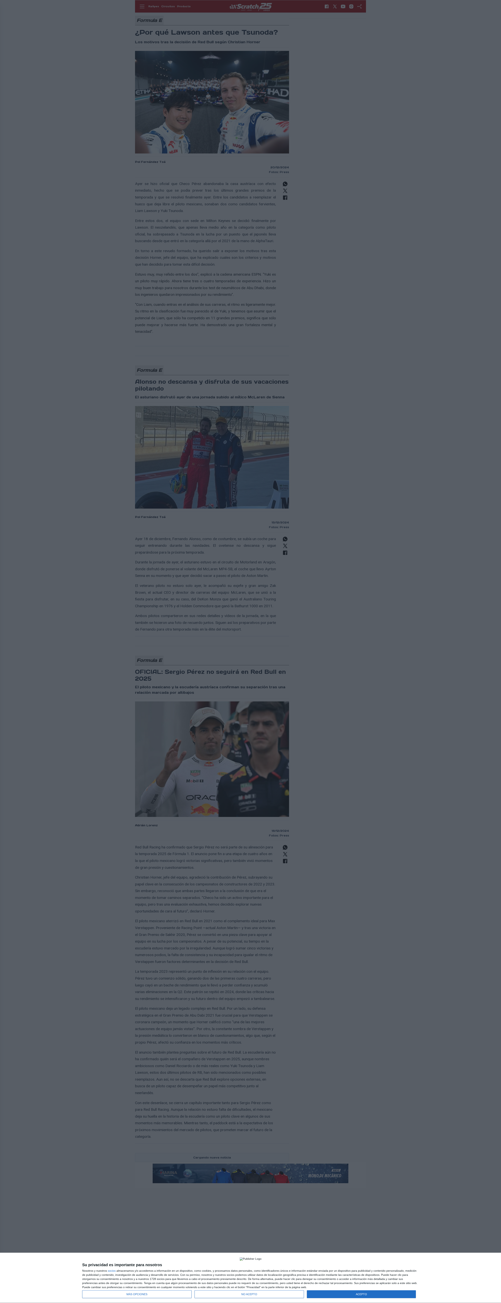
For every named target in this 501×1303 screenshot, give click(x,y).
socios (112, 1270)
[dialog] (250, 1278)
